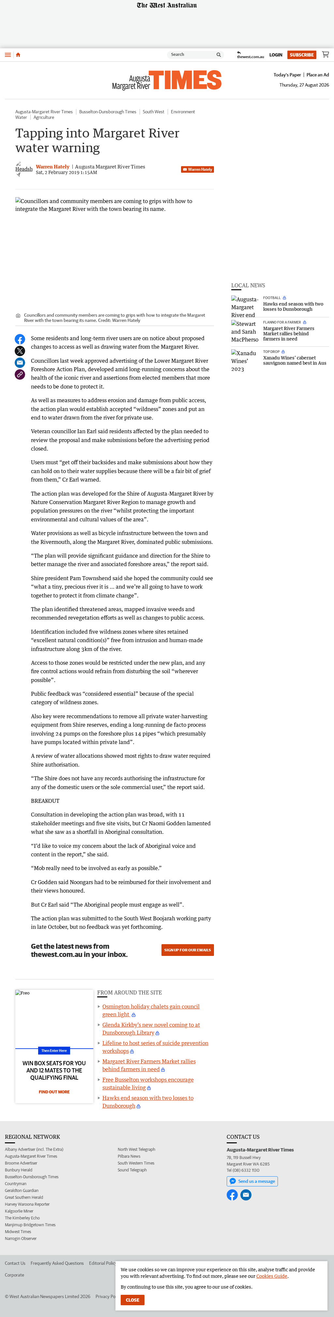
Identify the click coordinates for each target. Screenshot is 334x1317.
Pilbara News (129, 1156)
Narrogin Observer (21, 1238)
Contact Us (15, 1263)
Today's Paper (287, 74)
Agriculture (44, 117)
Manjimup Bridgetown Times (30, 1224)
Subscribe (302, 54)
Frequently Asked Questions (57, 1263)
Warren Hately (200, 169)
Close (132, 1300)
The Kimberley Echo (22, 1217)
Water (21, 117)
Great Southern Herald (24, 1197)
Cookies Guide (271, 1276)
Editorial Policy (103, 1263)
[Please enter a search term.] (219, 55)
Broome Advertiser (21, 1163)
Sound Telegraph (132, 1169)
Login (275, 54)
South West (153, 111)
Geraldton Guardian (21, 1190)
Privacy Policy (109, 1296)
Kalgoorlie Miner (19, 1211)
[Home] (18, 55)
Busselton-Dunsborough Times (107, 111)
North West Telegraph (136, 1149)
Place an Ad (318, 74)
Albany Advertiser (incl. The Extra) (34, 1149)
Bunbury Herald (18, 1169)
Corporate (14, 1274)
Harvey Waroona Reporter (27, 1204)
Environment (183, 111)
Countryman (15, 1183)
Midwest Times (18, 1231)
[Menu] (8, 55)
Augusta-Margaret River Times (44, 111)
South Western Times (136, 1163)
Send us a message (256, 1181)
